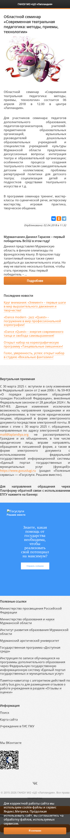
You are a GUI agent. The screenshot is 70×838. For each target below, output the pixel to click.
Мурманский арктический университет (29, 641)
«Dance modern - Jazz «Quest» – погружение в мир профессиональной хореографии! (32, 321)
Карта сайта (9, 719)
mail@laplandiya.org (14, 434)
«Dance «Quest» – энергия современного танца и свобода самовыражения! (33, 334)
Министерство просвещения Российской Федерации (31, 610)
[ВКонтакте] (53, 218)
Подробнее (35, 281)
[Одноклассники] (59, 218)
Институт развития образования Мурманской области (34, 632)
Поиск (4, 713)
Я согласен (35, 830)
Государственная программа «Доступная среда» (30, 649)
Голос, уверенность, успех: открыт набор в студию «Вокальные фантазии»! (34, 355)
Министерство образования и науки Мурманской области (27, 621)
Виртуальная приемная (17, 379)
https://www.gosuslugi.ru (18, 471)
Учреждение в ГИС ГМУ (17, 726)
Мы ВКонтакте (10, 743)
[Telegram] (64, 218)
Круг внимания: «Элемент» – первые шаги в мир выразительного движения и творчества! (35, 306)
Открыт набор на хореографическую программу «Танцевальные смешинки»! (33, 344)
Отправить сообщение (35, 566)
